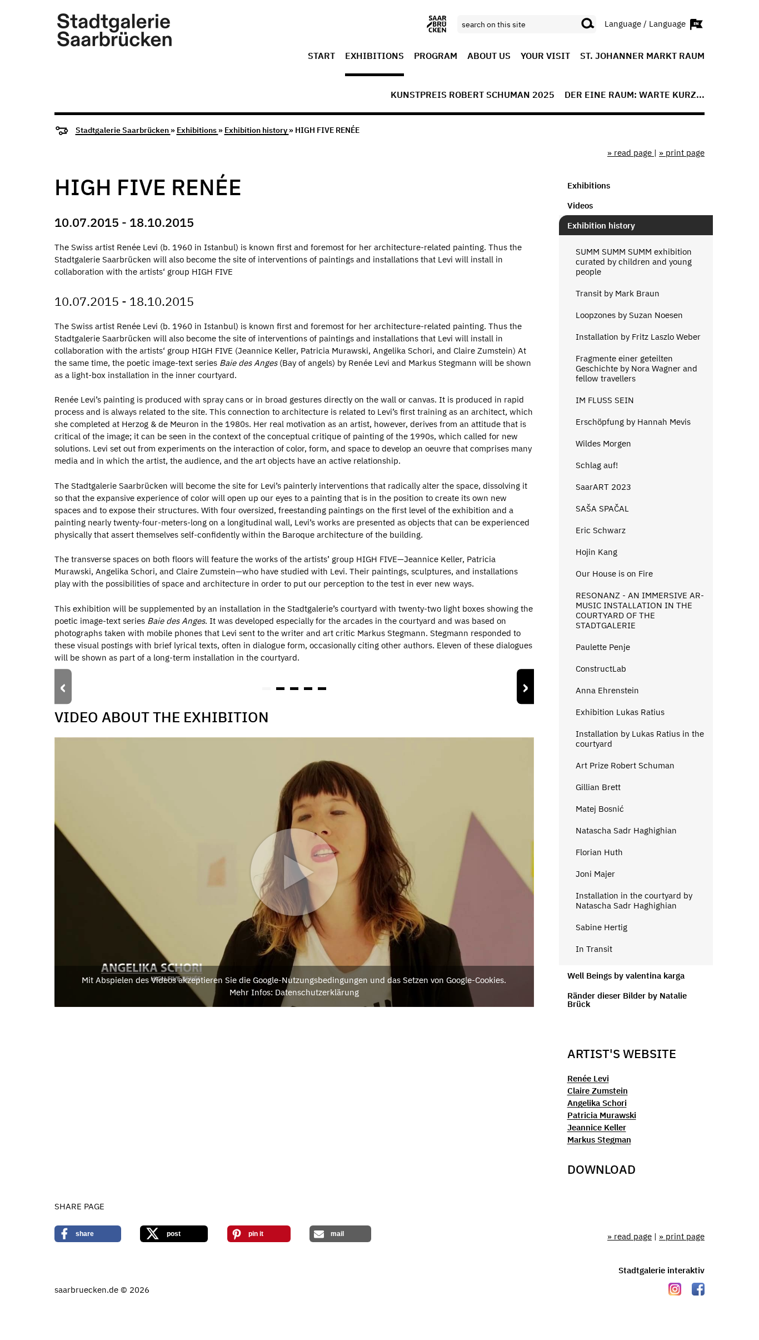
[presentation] (63, 686)
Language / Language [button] (646, 23)
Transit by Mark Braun (618, 293)
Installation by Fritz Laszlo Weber (638, 336)
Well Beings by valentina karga (626, 975)
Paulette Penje (603, 647)
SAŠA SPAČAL (602, 508)
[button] (266, 688)
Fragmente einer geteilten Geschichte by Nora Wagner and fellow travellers (636, 368)
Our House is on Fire (614, 573)
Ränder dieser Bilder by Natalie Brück (627, 999)
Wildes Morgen (603, 443)
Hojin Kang (596, 552)
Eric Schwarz (601, 530)
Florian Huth (599, 852)
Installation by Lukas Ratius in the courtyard (640, 738)
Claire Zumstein (597, 1090)
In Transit (594, 949)
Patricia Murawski (601, 1115)
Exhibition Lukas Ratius (620, 712)
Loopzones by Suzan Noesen (629, 315)
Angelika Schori (597, 1103)
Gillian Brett (598, 787)
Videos (580, 205)
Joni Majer (595, 873)
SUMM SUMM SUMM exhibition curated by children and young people (634, 261)
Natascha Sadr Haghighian (626, 830)
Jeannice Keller (596, 1127)
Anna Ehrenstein (607, 690)
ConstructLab (601, 668)
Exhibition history (256, 130)
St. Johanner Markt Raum (642, 56)
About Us (489, 56)
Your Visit (545, 56)
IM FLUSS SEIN (605, 400)
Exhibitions (374, 56)
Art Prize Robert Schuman (625, 765)
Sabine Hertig (601, 927)
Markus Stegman (599, 1139)
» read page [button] (630, 152)
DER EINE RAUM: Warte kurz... (635, 95)
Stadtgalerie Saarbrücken (123, 130)
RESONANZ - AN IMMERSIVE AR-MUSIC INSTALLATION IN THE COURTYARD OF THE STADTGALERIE (640, 610)
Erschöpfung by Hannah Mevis (633, 421)
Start (321, 56)
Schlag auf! (597, 465)
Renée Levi (588, 1078)
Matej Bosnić (600, 808)
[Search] (588, 24)
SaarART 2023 (603, 487)
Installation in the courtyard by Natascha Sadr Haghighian (634, 900)
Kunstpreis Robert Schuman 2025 (473, 95)
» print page (682, 152)
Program (435, 56)
